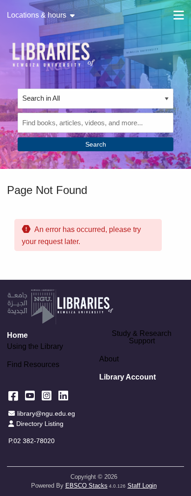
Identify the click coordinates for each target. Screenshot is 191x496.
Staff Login (142, 485)
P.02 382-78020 (31, 440)
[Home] (53, 54)
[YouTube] (30, 395)
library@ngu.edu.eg (46, 413)
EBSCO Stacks (86, 485)
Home (17, 335)
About (109, 359)
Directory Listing (40, 423)
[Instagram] (46, 395)
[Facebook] (13, 395)
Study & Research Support (142, 337)
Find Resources (33, 364)
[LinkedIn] (63, 395)
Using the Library (35, 346)
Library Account (127, 377)
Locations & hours (36, 15)
